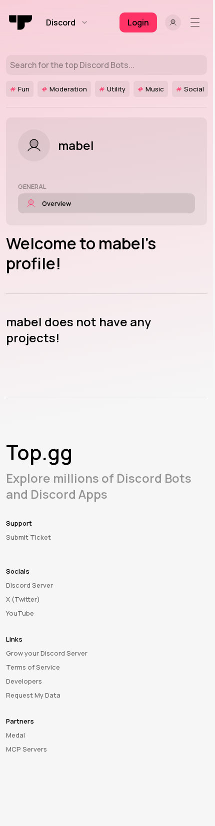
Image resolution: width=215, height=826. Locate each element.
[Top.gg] (21, 22)
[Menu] (197, 22)
